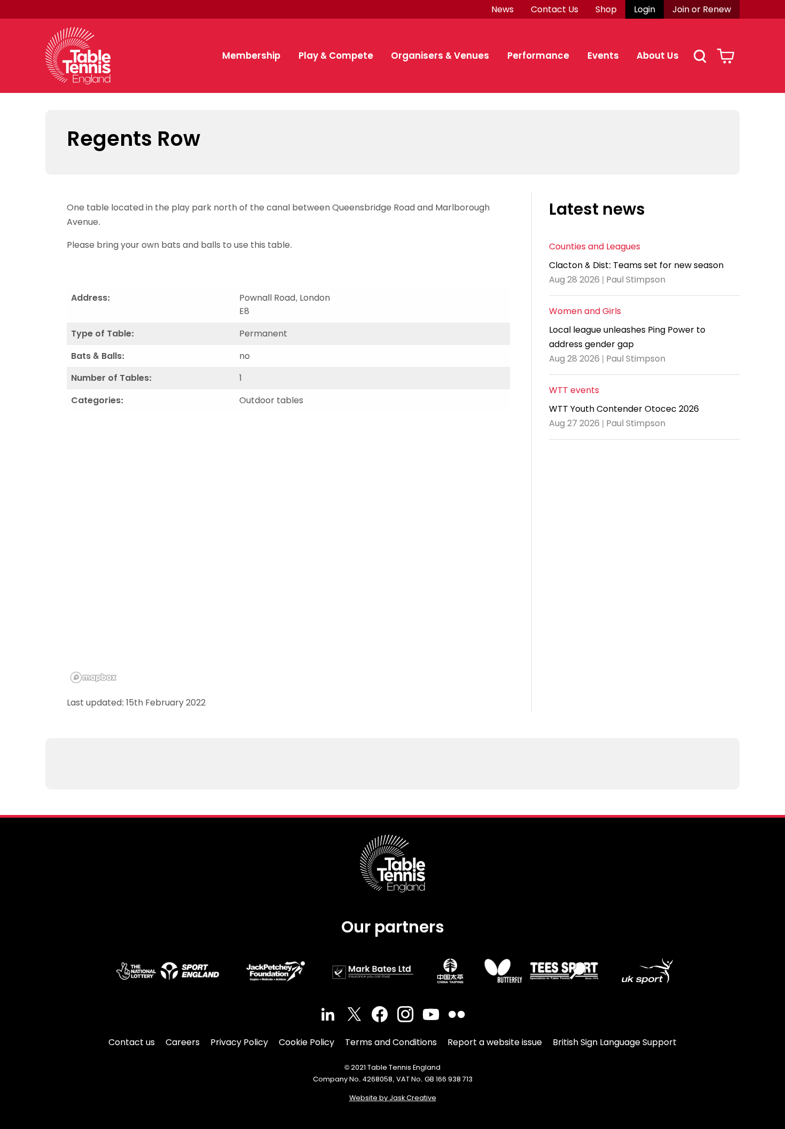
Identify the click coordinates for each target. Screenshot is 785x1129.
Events (603, 55)
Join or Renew (701, 9)
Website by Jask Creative (392, 1097)
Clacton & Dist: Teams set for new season (636, 264)
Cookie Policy (306, 1042)
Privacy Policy (239, 1042)
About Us (658, 55)
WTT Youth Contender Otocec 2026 (624, 408)
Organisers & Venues (440, 55)
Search (699, 56)
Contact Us (554, 9)
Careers (183, 1042)
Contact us (131, 1042)
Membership (251, 55)
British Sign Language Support (615, 1042)
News (502, 9)
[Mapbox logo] (93, 677)
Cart (725, 56)
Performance (538, 55)
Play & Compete (336, 55)
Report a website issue (495, 1042)
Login (644, 9)
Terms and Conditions (391, 1042)
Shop (606, 9)
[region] (288, 553)
